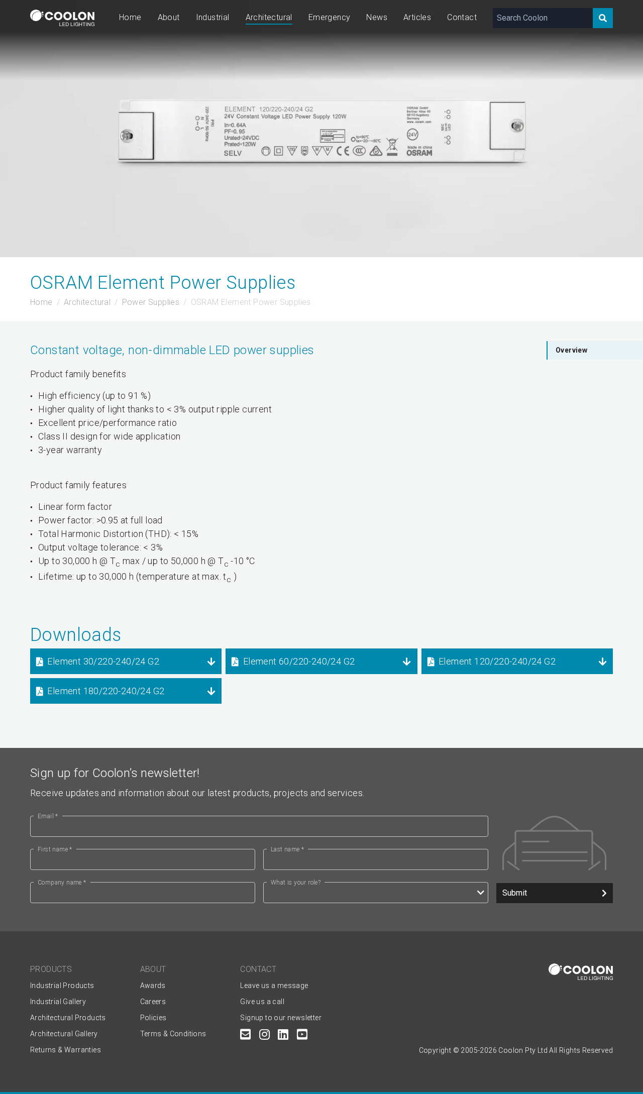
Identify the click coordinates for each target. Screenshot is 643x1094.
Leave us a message (274, 985)
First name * (55, 849)
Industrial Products (62, 985)
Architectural (269, 17)
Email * (48, 816)
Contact (462, 17)
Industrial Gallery (58, 1002)
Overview (571, 350)
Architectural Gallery (63, 1034)
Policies (153, 1018)
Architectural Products (68, 1018)
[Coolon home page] (62, 18)
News (376, 17)
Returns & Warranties (65, 1050)
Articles (417, 17)
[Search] (603, 18)
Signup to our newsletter (281, 1018)
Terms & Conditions (173, 1034)
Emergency (329, 17)
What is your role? (295, 882)
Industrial (213, 17)
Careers (153, 1002)
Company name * (62, 882)
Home (130, 17)
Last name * (287, 849)
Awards (153, 985)
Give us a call (262, 1002)
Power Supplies (151, 302)
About (169, 17)
